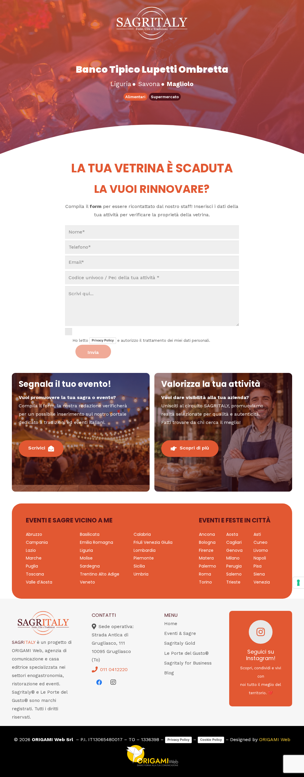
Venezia (262, 582)
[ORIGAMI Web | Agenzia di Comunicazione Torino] (152, 756)
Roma (205, 574)
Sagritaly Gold (179, 643)
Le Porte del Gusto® (186, 653)
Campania (37, 542)
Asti (257, 534)
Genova (234, 550)
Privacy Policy (103, 340)
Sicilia (139, 566)
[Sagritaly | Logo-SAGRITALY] (152, 23)
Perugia (234, 566)
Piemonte (144, 558)
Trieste (233, 582)
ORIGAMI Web (274, 739)
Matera (206, 558)
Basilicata (89, 534)
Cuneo (260, 542)
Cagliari (234, 542)
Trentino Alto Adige (99, 574)
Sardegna (90, 566)
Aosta (232, 534)
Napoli (260, 558)
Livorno (261, 550)
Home (170, 623)
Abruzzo (34, 534)
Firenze (206, 550)
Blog (169, 673)
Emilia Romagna (96, 542)
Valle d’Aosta (39, 582)
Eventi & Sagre (180, 633)
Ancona (207, 534)
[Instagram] (113, 682)
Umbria (141, 574)
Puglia (32, 566)
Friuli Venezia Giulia (153, 542)
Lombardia (145, 550)
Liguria (86, 550)
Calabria (142, 534)
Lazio (31, 550)
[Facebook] (99, 682)
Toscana (35, 574)
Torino (205, 582)
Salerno (234, 574)
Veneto (87, 582)
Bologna (207, 542)
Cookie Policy (211, 740)
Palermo (207, 566)
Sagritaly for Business (188, 663)
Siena (259, 574)
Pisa (258, 566)
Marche (34, 558)
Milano (233, 558)
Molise (86, 558)
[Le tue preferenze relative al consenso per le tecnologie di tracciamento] (298, 582)
